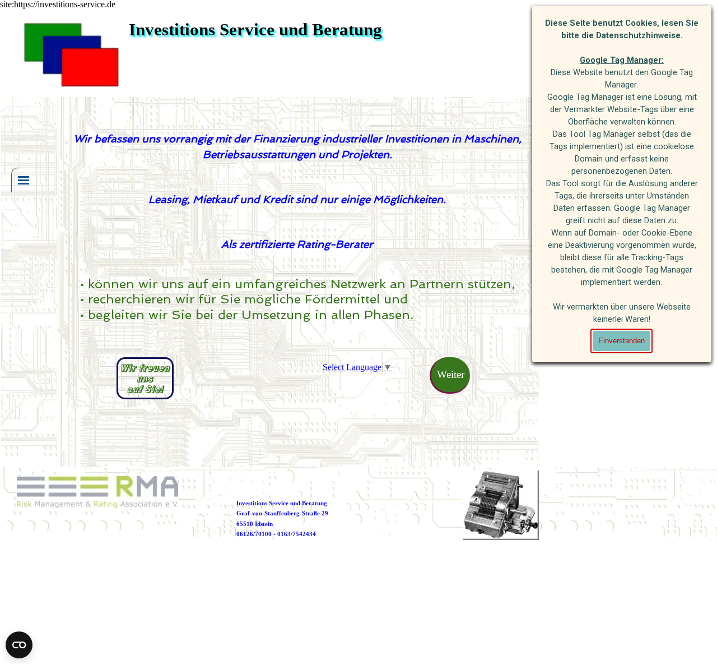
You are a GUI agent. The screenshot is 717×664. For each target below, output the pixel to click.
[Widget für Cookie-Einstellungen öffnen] (19, 644)
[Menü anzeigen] (23, 180)
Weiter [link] (450, 374)
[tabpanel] (297, 191)
